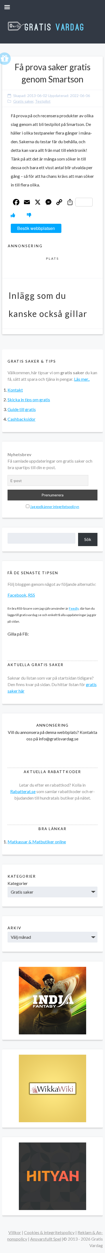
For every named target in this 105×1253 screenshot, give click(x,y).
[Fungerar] (13, 215)
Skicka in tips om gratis (29, 399)
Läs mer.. (82, 379)
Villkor (14, 1232)
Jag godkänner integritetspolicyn (54, 506)
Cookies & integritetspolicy (49, 1232)
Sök (87, 539)
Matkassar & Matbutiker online (37, 841)
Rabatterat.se (23, 791)
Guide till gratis (22, 409)
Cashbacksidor (22, 419)
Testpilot (43, 101)
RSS (31, 594)
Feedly (74, 608)
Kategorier (18, 883)
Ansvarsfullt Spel (45, 1238)
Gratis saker (23, 101)
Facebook (17, 594)
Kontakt (15, 389)
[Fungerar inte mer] (29, 215)
